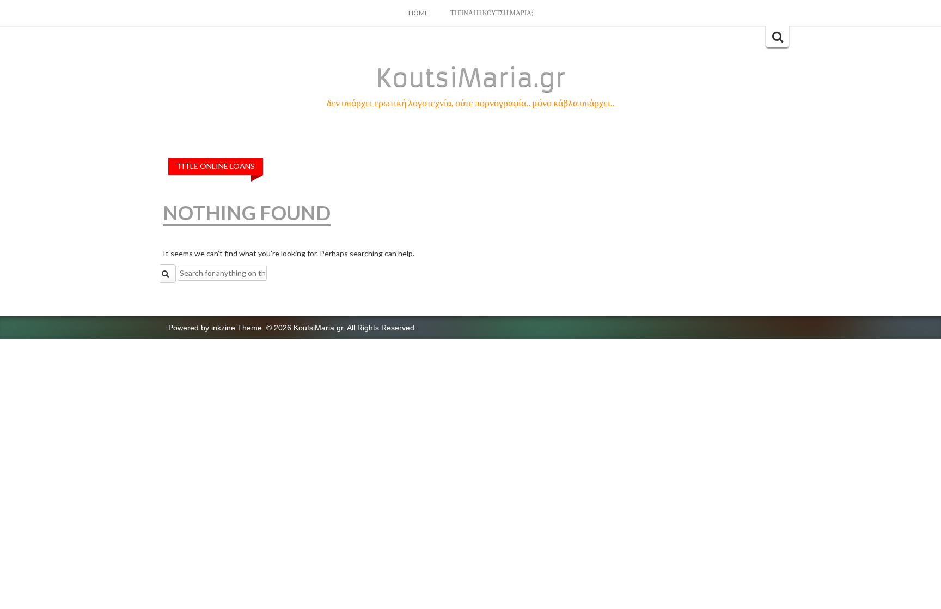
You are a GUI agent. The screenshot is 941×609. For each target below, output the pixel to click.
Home (418, 13)
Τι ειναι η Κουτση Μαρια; (491, 13)
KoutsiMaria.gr (471, 78)
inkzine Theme (236, 327)
